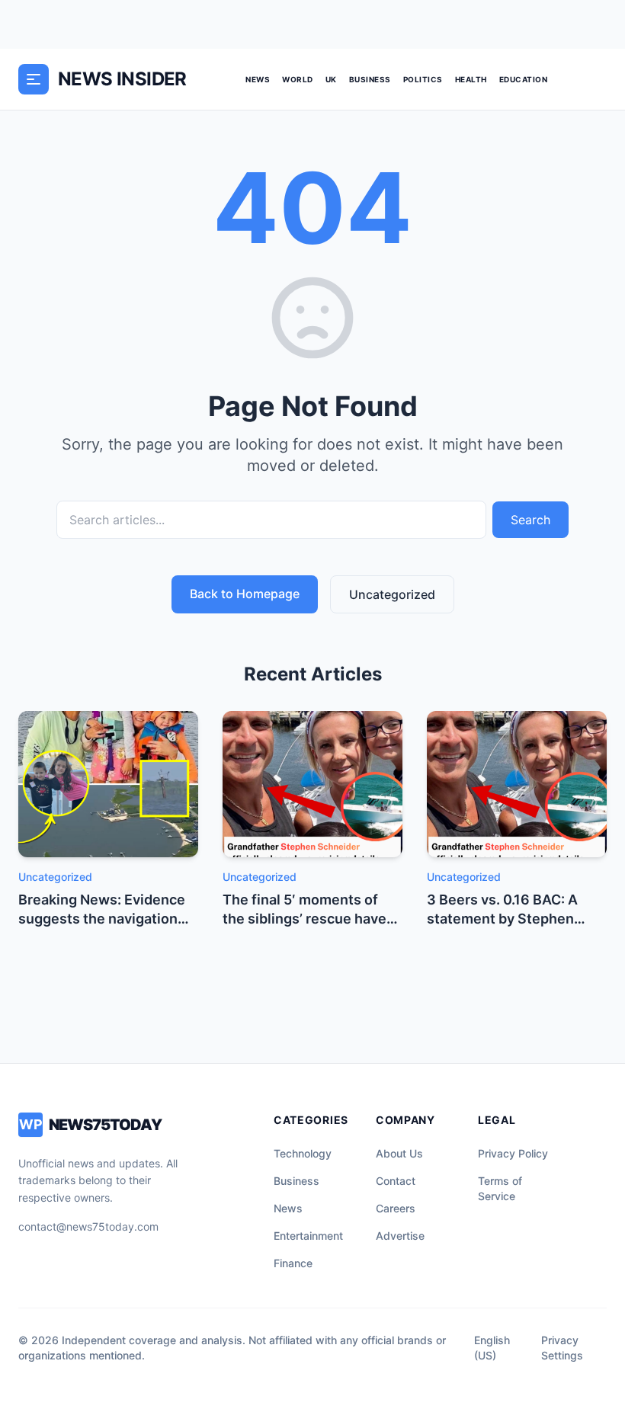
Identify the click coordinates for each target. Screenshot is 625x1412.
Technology (303, 1153)
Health (471, 79)
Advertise (400, 1235)
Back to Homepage (245, 593)
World (297, 79)
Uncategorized (392, 594)
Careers (395, 1208)
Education (523, 79)
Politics (423, 79)
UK (331, 79)
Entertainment (308, 1235)
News (257, 79)
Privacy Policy (513, 1153)
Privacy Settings (562, 1348)
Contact (395, 1180)
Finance (293, 1263)
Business (370, 79)
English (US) (492, 1348)
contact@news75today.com (88, 1226)
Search (530, 519)
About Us (399, 1153)
